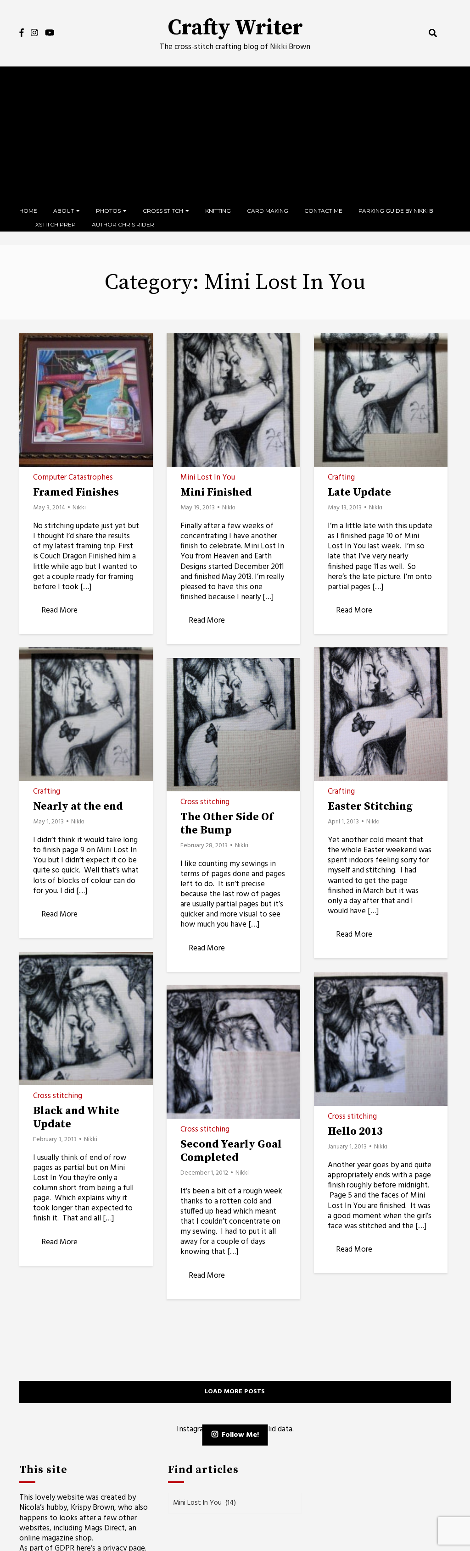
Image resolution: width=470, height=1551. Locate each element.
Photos (108, 210)
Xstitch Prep (55, 224)
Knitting (218, 210)
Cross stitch (163, 210)
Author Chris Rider (123, 224)
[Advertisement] (235, 135)
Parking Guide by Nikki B (395, 210)
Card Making (267, 210)
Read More (59, 610)
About (63, 210)
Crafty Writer (235, 28)
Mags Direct (104, 1528)
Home (28, 210)
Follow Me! (240, 1435)
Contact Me (323, 210)
